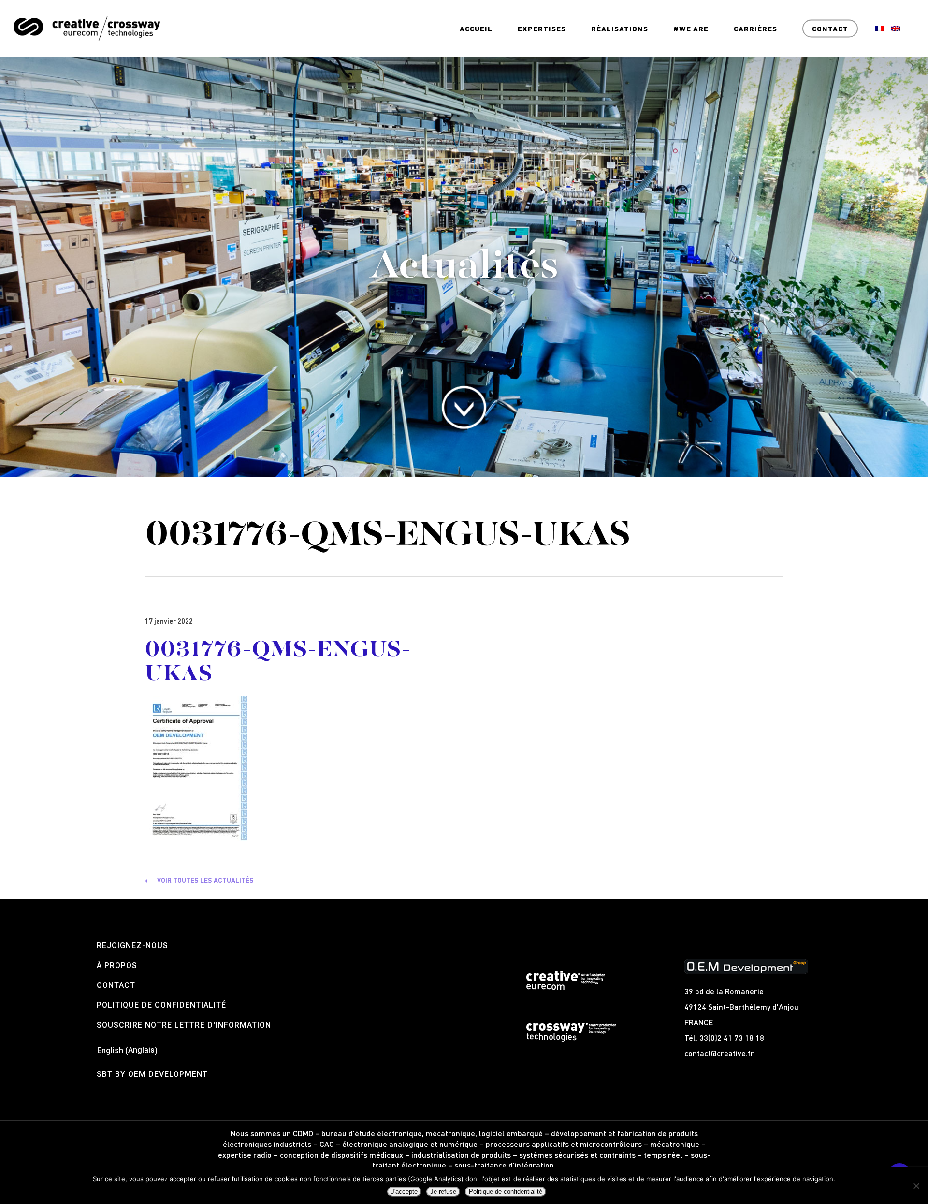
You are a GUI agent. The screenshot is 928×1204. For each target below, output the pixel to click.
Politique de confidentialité (161, 1005)
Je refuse (443, 1191)
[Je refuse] (916, 1185)
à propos (117, 965)
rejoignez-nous (132, 945)
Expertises (542, 28)
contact (116, 985)
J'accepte (404, 1191)
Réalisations (619, 28)
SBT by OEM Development (152, 1074)
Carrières (755, 28)
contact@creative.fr (719, 1053)
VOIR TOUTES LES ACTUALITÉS (205, 880)
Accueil (476, 28)
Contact (830, 28)
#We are (691, 28)
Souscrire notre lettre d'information (184, 1024)
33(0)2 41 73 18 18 (731, 1037)
